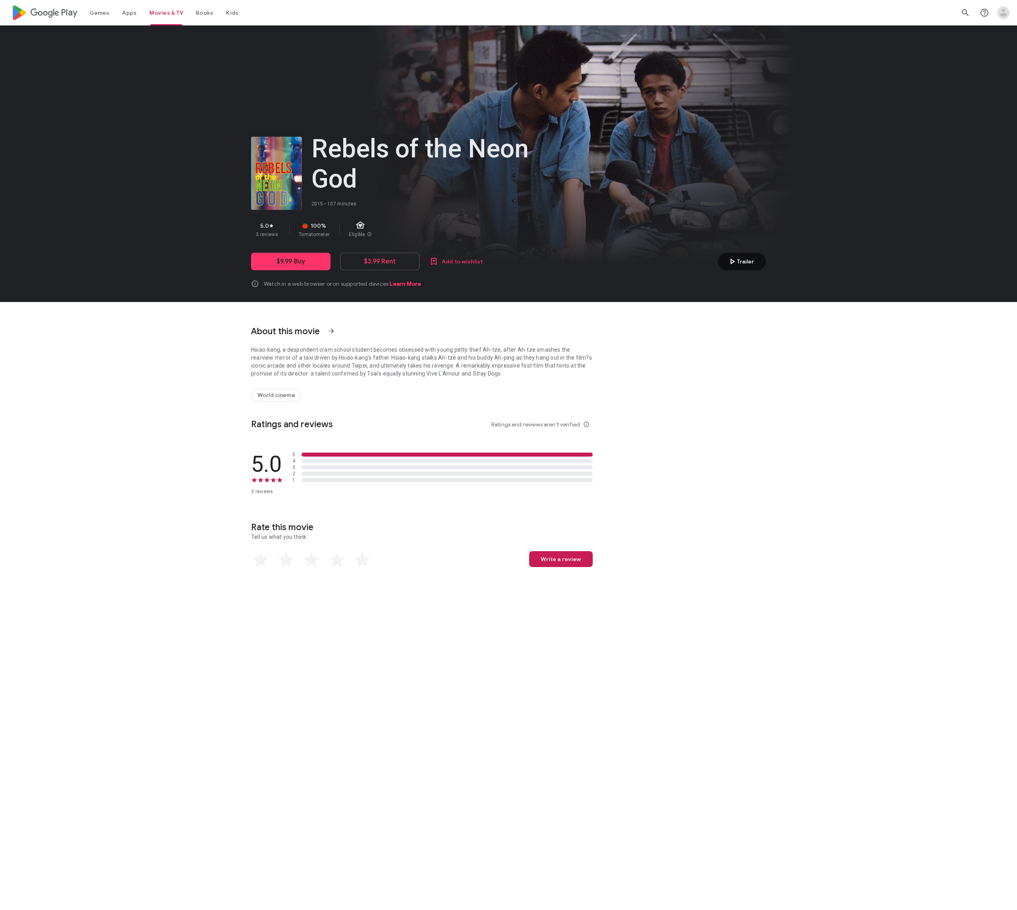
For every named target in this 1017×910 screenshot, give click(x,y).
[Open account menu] (1003, 12)
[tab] (99, 12)
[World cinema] (276, 395)
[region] (392, 229)
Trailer (740, 261)
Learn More (405, 283)
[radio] (260, 559)
